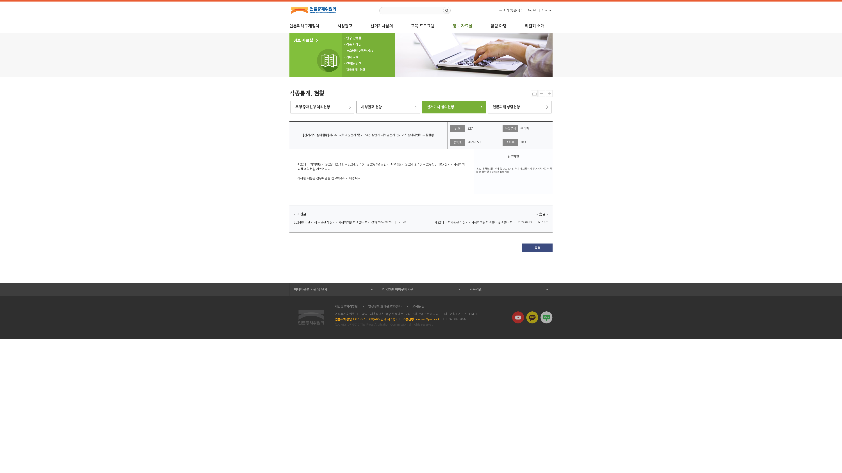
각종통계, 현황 (355, 69)
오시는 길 (418, 306)
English (532, 10)
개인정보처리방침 (346, 306)
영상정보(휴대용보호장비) (385, 306)
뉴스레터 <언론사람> (510, 10)
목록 (537, 247)
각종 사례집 (353, 44)
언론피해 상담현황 (506, 107)
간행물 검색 (353, 63)
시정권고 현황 (371, 107)
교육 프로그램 (422, 26)
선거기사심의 (382, 26)
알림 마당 (499, 26)
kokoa (532, 317)
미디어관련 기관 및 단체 (310, 289)
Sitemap (547, 10)
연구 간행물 (353, 38)
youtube (518, 317)
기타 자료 (352, 57)
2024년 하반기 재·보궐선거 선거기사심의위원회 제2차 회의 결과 (335, 222)
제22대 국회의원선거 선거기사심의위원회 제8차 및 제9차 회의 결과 (476, 222)
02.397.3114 (465, 314)
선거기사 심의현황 (440, 107)
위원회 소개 (534, 26)
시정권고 (344, 26)
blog (547, 317)
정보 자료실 (462, 26)
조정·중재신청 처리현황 (312, 107)
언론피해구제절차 (304, 26)
